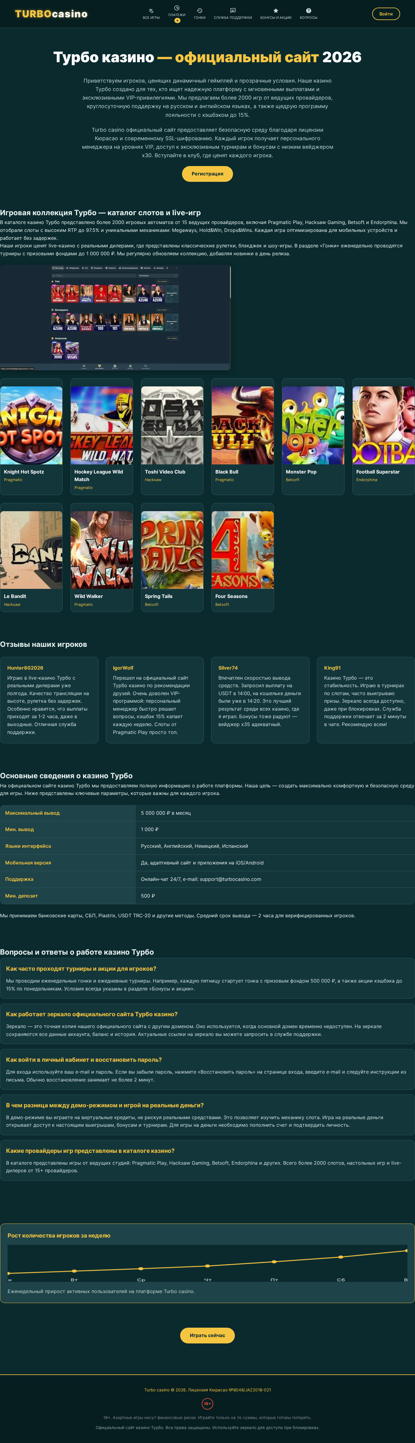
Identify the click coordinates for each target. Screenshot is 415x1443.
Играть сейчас (207, 1335)
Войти (386, 13)
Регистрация (207, 174)
